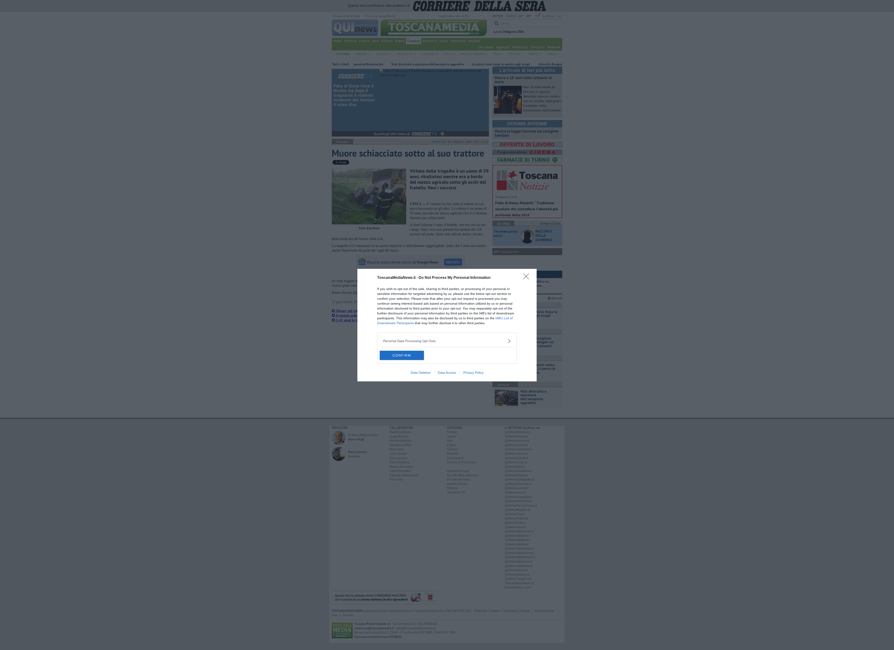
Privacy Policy (473, 372)
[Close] (527, 277)
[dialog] (447, 325)
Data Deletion (421, 372)
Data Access (447, 372)
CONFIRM (402, 355)
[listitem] (447, 341)
